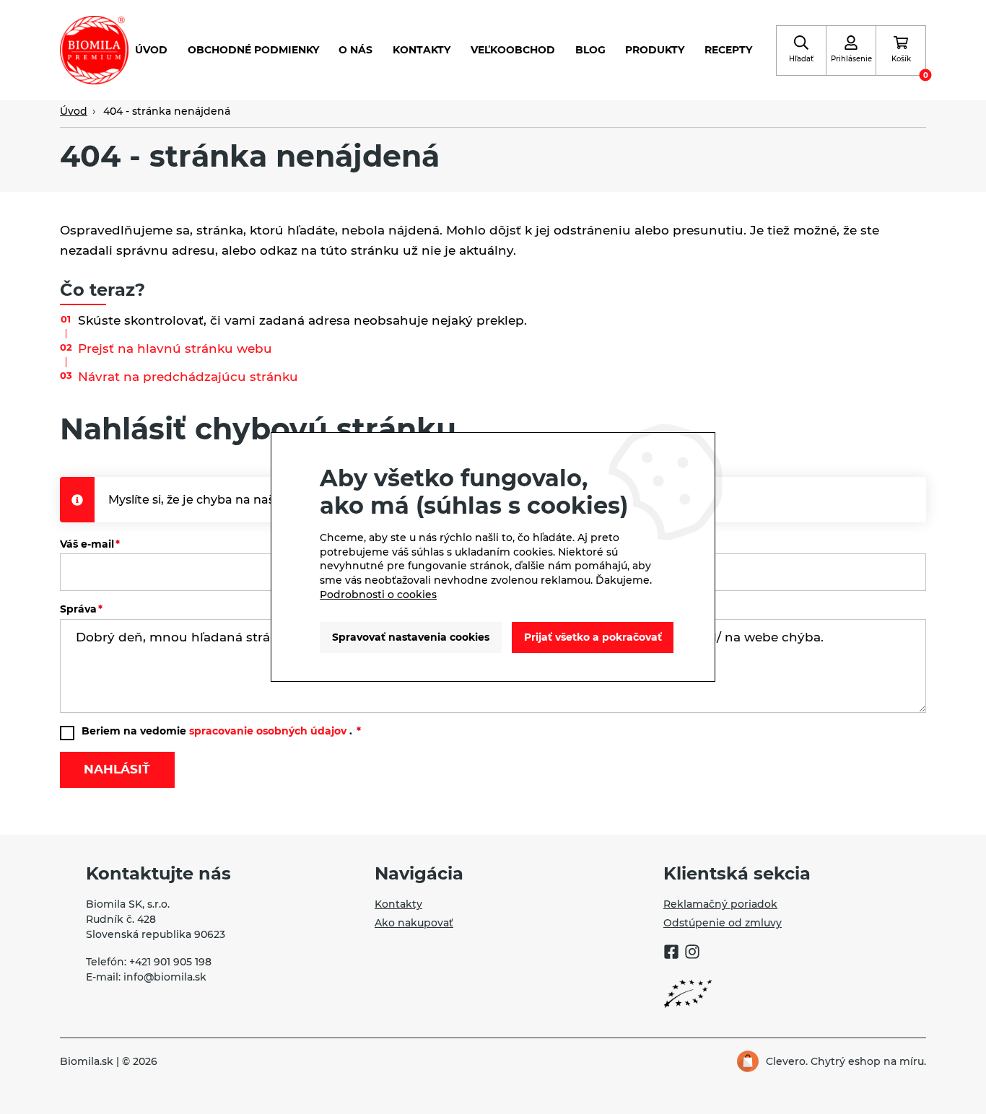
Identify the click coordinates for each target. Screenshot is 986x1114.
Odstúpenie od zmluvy (722, 923)
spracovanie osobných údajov (267, 731)
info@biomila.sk (164, 977)
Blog (590, 50)
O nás (355, 50)
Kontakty (421, 50)
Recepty (728, 50)
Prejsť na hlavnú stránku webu (175, 348)
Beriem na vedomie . (218, 731)
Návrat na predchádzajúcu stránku (188, 376)
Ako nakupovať (414, 923)
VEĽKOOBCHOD (513, 50)
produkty (654, 50)
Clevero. (787, 1061)
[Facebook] (671, 954)
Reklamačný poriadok (720, 904)
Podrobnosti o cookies (378, 594)
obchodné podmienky (253, 50)
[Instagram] (692, 954)
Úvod (151, 50)
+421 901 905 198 (170, 962)
